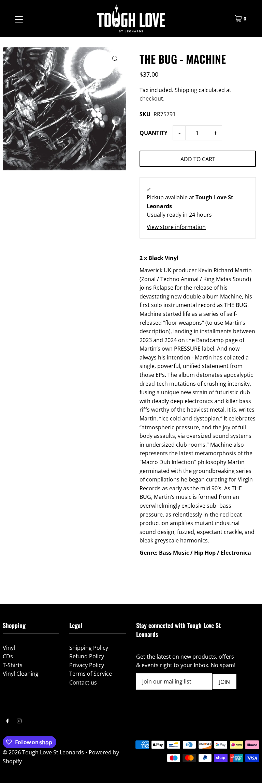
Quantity (154, 133)
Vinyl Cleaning (21, 673)
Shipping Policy (88, 647)
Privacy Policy (86, 665)
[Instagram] (19, 721)
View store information (176, 227)
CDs (8, 656)
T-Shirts (13, 665)
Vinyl (9, 647)
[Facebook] (7, 721)
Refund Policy (86, 656)
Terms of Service (90, 673)
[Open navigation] (18, 18)
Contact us (83, 682)
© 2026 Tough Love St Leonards (43, 752)
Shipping (186, 90)
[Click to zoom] (114, 58)
